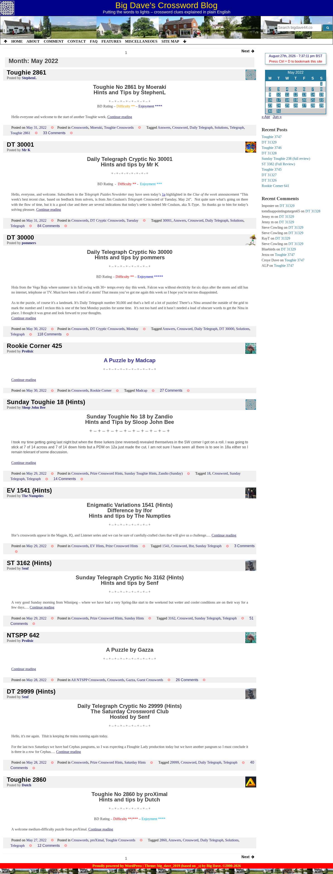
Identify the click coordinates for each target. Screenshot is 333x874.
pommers (29, 243)
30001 (167, 220)
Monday (132, 329)
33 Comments (54, 133)
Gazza (130, 680)
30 (270, 111)
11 (287, 95)
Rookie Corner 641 (275, 186)
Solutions (221, 127)
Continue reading (119, 117)
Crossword (180, 127)
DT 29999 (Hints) (31, 691)
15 (321, 95)
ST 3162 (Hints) (29, 562)
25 (287, 105)
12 (296, 95)
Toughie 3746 (272, 148)
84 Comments (48, 226)
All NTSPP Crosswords (88, 680)
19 (296, 100)
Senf (25, 568)
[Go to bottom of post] (184, 41)
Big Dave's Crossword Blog (166, 5)
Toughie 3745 (272, 169)
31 (279, 111)
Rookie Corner (100, 390)
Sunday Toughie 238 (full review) (286, 158)
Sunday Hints (134, 618)
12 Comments (48, 845)
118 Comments (49, 334)
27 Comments (171, 390)
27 (304, 105)
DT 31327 (269, 175)
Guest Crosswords (150, 680)
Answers (164, 127)
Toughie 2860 (26, 779)
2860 (163, 840)
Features (111, 41)
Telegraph (237, 127)
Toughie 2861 (26, 72)
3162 (171, 618)
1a (163, 194)
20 (304, 100)
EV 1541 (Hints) (29, 490)
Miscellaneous (141, 41)
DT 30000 (20, 237)
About (33, 41)
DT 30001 (20, 144)
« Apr (266, 117)
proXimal (97, 840)
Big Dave (214, 866)
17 (279, 100)
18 (208, 473)
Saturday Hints (135, 762)
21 (313, 100)
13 (304, 95)
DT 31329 (269, 142)
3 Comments (244, 546)
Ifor (191, 546)
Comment (54, 41)
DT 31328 (269, 153)
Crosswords (79, 127)
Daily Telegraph (201, 127)
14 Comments (64, 479)
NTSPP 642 (23, 635)
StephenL (29, 78)
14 (313, 95)
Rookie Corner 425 (34, 345)
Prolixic (28, 351)
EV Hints (97, 546)
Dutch (26, 785)
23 (270, 105)
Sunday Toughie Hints (140, 473)
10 (279, 95)
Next (246, 51)
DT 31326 (269, 180)
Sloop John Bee (34, 407)
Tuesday (132, 220)
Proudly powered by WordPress (117, 866)
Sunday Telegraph (208, 546)
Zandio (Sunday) (170, 473)
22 (321, 100)
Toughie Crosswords (119, 127)
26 (296, 105)
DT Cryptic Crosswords (107, 220)
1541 (165, 546)
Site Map (170, 41)
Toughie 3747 (272, 137)
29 (321, 105)
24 (279, 105)
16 (270, 100)
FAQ (93, 41)
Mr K (26, 150)
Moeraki (96, 127)
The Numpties (32, 496)
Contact (77, 41)
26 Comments (187, 680)
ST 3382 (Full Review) (278, 164)
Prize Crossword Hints (106, 473)
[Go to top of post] (5, 41)
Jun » (277, 117)
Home (17, 41)
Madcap (141, 390)
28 (313, 105)
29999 (174, 762)
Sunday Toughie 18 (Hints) (46, 401)
